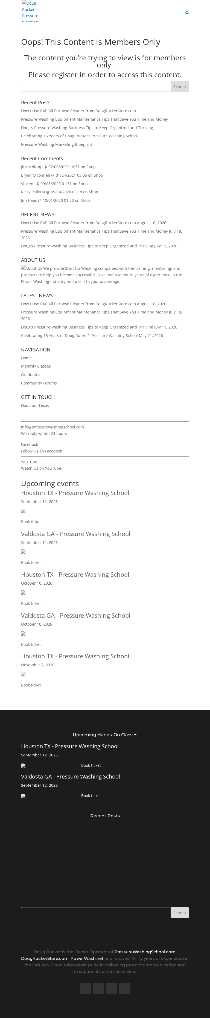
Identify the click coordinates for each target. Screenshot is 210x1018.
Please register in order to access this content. (105, 74)
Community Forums (39, 383)
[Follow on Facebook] (85, 988)
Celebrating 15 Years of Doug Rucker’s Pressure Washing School (79, 135)
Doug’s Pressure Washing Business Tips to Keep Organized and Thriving (87, 127)
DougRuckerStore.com (45, 958)
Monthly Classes (36, 366)
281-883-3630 (33, 416)
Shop (91, 166)
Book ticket (31, 521)
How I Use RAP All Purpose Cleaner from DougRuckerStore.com (78, 110)
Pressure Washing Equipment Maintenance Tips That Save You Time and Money (94, 119)
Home (26, 357)
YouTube (29, 461)
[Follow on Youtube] (111, 988)
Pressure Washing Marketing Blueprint (56, 144)
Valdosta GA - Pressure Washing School (75, 533)
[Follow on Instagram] (124, 988)
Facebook (29, 444)
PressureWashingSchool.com (145, 951)
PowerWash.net (87, 958)
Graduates (30, 374)
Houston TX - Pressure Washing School (75, 493)
